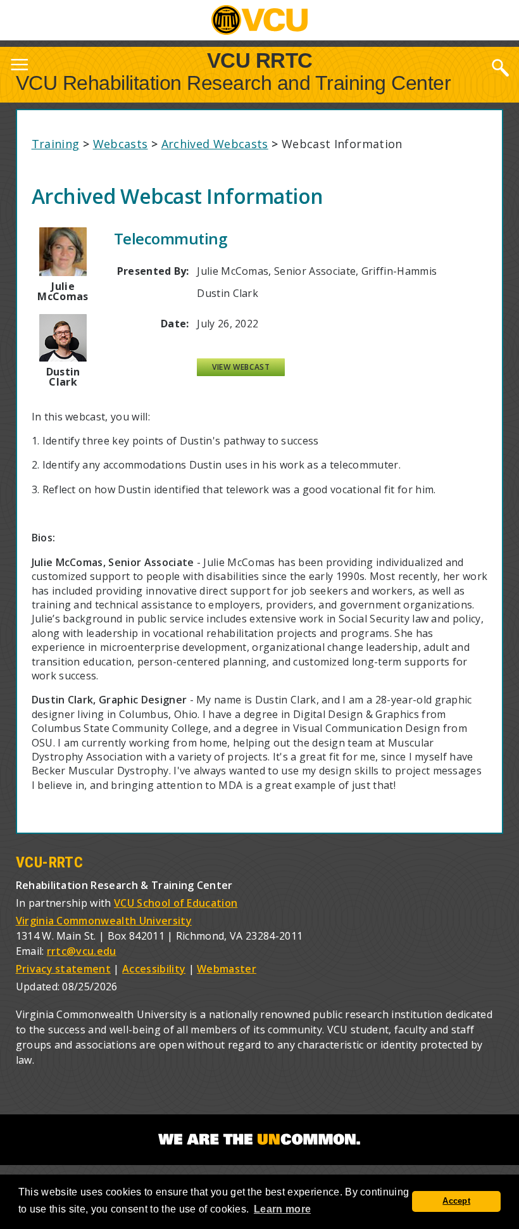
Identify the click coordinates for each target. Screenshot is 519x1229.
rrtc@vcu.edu (81, 951)
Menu (19, 67)
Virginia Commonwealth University (104, 921)
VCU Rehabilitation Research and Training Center (233, 83)
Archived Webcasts (214, 143)
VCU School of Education (175, 903)
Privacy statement (63, 969)
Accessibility (153, 969)
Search (500, 67)
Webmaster (226, 969)
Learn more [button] (282, 1209)
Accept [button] (456, 1201)
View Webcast (241, 367)
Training (56, 143)
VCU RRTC (260, 60)
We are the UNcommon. (259, 1139)
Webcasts (120, 143)
